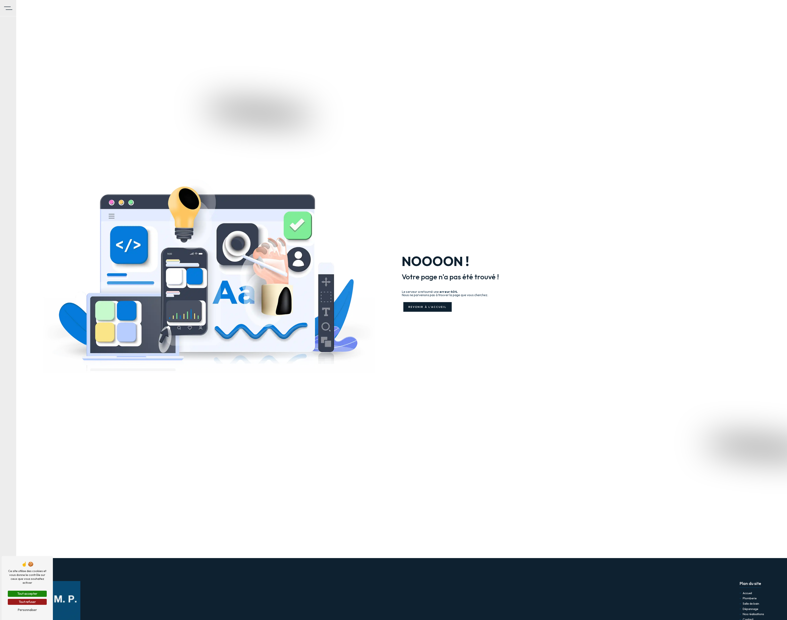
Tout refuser (27, 602)
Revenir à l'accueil (427, 306)
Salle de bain (751, 603)
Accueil (747, 593)
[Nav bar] (8, 8)
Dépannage (750, 609)
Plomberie (750, 598)
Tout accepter (27, 593)
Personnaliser (27, 610)
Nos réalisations (753, 614)
